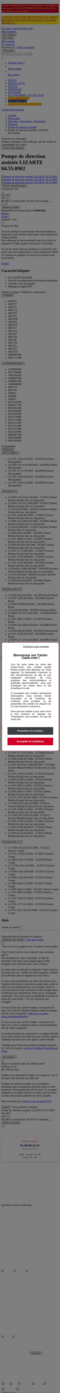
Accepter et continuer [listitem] (30, 741)
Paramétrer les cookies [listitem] (30, 730)
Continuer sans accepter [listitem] (36, 646)
